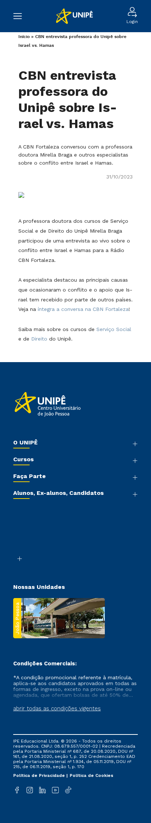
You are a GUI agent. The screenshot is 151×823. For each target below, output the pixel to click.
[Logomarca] (74, 16)
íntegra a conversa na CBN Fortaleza (83, 309)
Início (24, 37)
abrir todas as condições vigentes (57, 708)
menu (21, 16)
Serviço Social (113, 329)
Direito (39, 339)
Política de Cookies (91, 775)
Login (132, 21)
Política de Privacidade (39, 775)
